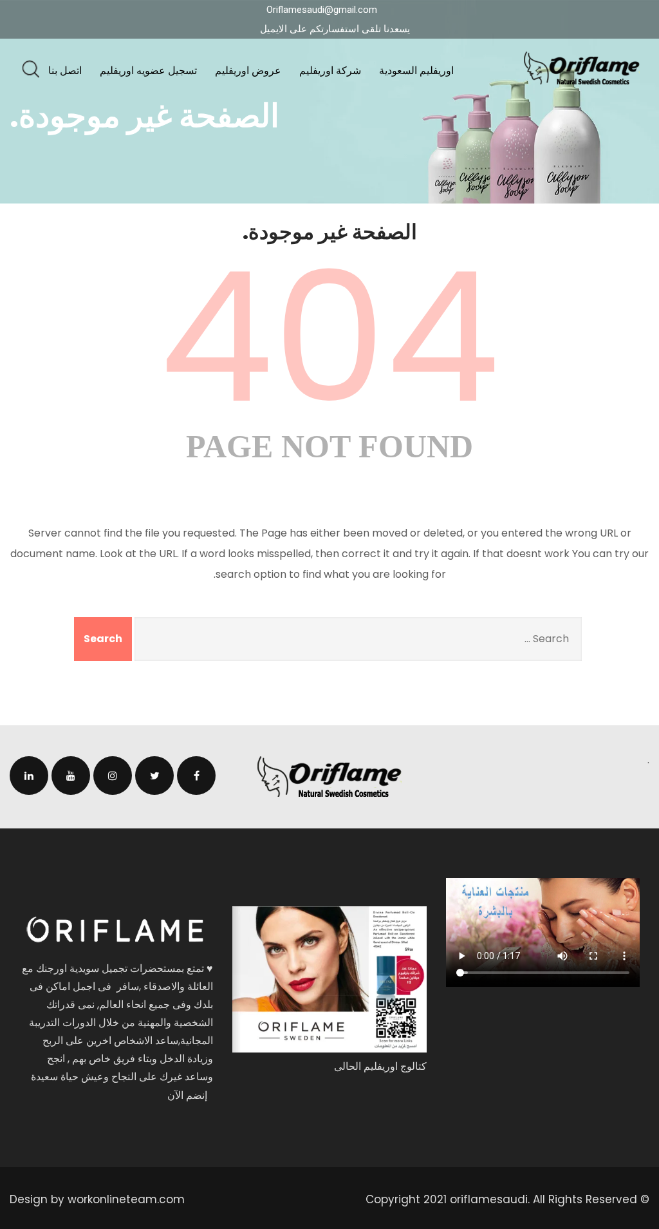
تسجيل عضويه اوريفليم (148, 70)
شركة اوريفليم (330, 70)
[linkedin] (29, 775)
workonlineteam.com (126, 1199)
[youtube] (70, 775)
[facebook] (196, 775)
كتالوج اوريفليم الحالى (380, 1066)
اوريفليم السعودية (416, 70)
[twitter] (154, 775)
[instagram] (112, 775)
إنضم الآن (187, 1095)
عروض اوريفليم (248, 70)
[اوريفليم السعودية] (582, 68)
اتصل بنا (65, 70)
